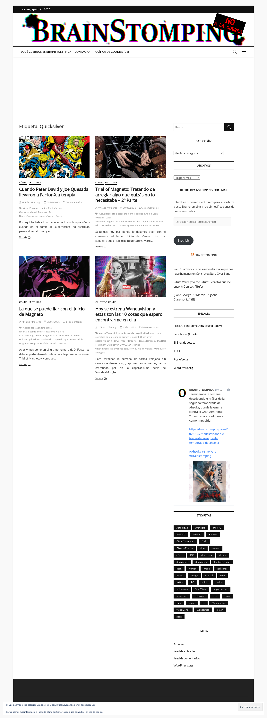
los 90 (180, 575)
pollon (219, 582)
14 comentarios (73, 321)
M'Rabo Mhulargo (31, 202)
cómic (35, 208)
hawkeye (50, 331)
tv (136, 348)
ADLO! (178, 351)
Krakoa (148, 213)
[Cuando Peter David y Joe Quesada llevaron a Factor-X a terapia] (54, 157)
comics (43, 208)
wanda (138, 225)
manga (194, 575)
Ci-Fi (204, 541)
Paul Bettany (163, 340)
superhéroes (46, 216)
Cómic (23, 182)
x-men (156, 225)
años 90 (27, 208)
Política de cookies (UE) (111, 51)
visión (46, 343)
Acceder (179, 644)
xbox (179, 616)
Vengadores (36, 343)
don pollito (182, 561)
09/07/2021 (52, 321)
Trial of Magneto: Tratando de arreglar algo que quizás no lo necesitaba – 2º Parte (125, 194)
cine (202, 548)
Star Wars (200, 589)
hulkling (29, 335)
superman (182, 596)
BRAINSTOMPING (205, 255)
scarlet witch (47, 339)
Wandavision (160, 348)
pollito (205, 582)
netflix (180, 582)
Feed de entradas (184, 651)
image (206, 568)
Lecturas (35, 182)
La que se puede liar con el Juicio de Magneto (52, 311)
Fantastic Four (222, 561)
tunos (192, 602)
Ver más (27, 237)
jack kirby (222, 568)
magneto (110, 221)
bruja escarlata (119, 213)
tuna (179, 602)
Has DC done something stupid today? (198, 325)
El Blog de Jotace (184, 342)
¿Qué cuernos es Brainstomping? (46, 51)
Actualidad (105, 213)
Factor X (52, 208)
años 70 (217, 527)
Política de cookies (94, 711)
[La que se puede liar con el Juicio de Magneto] (54, 276)
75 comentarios (150, 207)
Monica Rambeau (147, 340)
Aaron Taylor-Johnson (111, 333)
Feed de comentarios (187, 658)
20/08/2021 (129, 207)
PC (192, 582)
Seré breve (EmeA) (186, 334)
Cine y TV (101, 302)
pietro (139, 221)
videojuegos (183, 609)
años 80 (181, 534)
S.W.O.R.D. (126, 344)
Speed (58, 339)
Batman (213, 534)
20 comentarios (150, 327)
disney (125, 336)
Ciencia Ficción (185, 548)
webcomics (203, 609)
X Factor (58, 216)
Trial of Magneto (125, 225)
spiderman (182, 589)
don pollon (201, 561)
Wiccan (62, 343)
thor (215, 596)
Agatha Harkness (145, 333)
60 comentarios (73, 202)
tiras (227, 596)
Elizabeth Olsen (138, 336)
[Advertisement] (133, 86)
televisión (129, 348)
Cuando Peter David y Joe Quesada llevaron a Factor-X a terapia (53, 191)
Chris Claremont (185, 541)
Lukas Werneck (103, 219)
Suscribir (183, 240)
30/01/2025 (52, 202)
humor (192, 568)
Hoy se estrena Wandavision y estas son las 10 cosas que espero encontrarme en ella (128, 314)
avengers (40, 327)
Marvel (33, 212)
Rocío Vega (181, 359)
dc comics (206, 555)
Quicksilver (32, 216)
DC (192, 555)
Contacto (82, 51)
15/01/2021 (129, 327)
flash (179, 568)
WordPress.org (183, 367)
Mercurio (43, 212)
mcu (123, 340)
